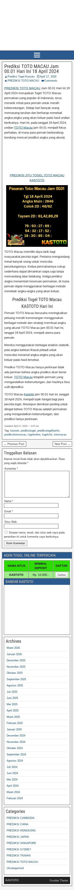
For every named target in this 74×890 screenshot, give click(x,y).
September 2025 (16, 679)
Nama (8, 501)
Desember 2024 (16, 735)
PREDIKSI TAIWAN (18, 855)
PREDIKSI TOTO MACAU (23, 80)
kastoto (14, 430)
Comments (50, 80)
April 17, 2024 (48, 76)
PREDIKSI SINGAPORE (21, 843)
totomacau (60, 434)
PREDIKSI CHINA (17, 824)
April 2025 (12, 710)
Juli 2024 (12, 767)
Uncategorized (15, 868)
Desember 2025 (16, 660)
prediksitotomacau (15, 434)
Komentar (11, 468)
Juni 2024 (12, 773)
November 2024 (16, 741)
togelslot (47, 434)
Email (8, 511)
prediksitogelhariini (48, 430)
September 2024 (16, 754)
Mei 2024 (12, 779)
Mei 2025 (12, 704)
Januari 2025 (14, 729)
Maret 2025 (13, 716)
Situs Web (10, 521)
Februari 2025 (15, 723)
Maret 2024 (13, 792)
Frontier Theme (59, 880)
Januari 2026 (14, 654)
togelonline (34, 434)
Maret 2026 (13, 647)
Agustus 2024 (15, 760)
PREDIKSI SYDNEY (19, 849)
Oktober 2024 (15, 748)
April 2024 (12, 785)
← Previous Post (14, 444)
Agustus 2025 (15, 685)
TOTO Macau (23, 127)
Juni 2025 (12, 698)
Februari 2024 (15, 798)
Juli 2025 (12, 691)
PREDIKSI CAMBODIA (21, 818)
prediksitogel (28, 430)
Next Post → (62, 444)
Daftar (62, 574)
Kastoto (29, 394)
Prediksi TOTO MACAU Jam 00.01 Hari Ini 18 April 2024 (31, 68)
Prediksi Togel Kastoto (21, 76)
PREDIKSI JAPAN (18, 836)
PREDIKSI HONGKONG (21, 830)
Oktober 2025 (15, 672)
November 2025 (16, 666)
